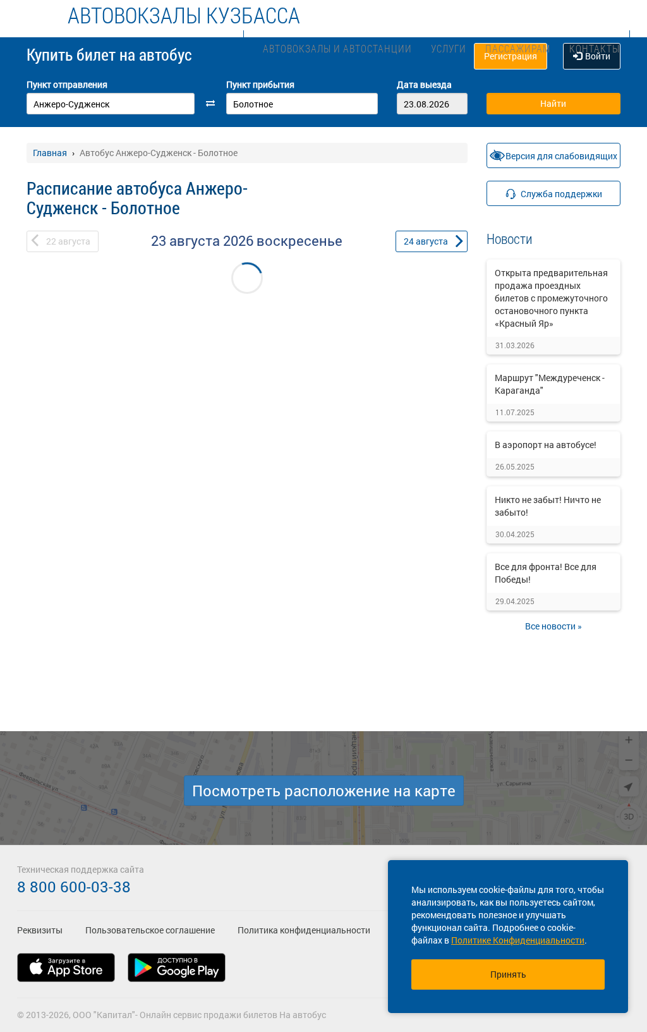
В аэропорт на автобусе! (545, 445)
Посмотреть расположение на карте (324, 790)
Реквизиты (40, 930)
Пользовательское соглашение (150, 930)
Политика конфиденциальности (304, 930)
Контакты (594, 48)
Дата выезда (424, 84)
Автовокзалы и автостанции (337, 48)
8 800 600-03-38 (74, 887)
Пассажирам (517, 48)
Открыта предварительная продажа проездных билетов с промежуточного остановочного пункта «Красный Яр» (551, 298)
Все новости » (553, 626)
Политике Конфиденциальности (517, 940)
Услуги (448, 48)
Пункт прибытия (260, 84)
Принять (508, 974)
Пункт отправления (67, 84)
